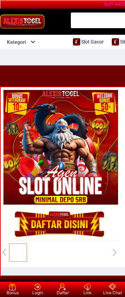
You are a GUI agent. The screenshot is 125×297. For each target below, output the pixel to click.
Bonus (13, 292)
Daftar (63, 292)
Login (37, 292)
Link (87, 292)
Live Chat (112, 292)
